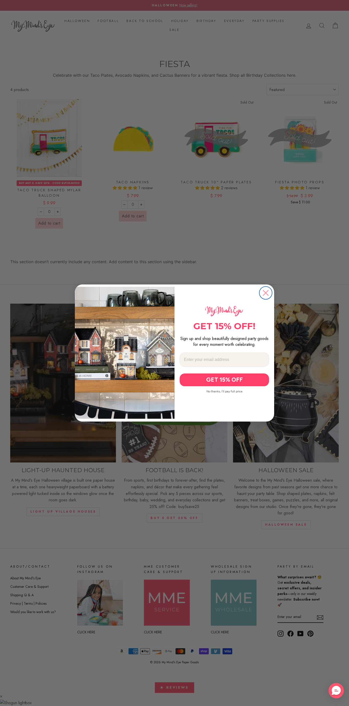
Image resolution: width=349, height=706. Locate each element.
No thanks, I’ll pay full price (224, 391)
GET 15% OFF (224, 379)
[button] (336, 690)
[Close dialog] (265, 292)
